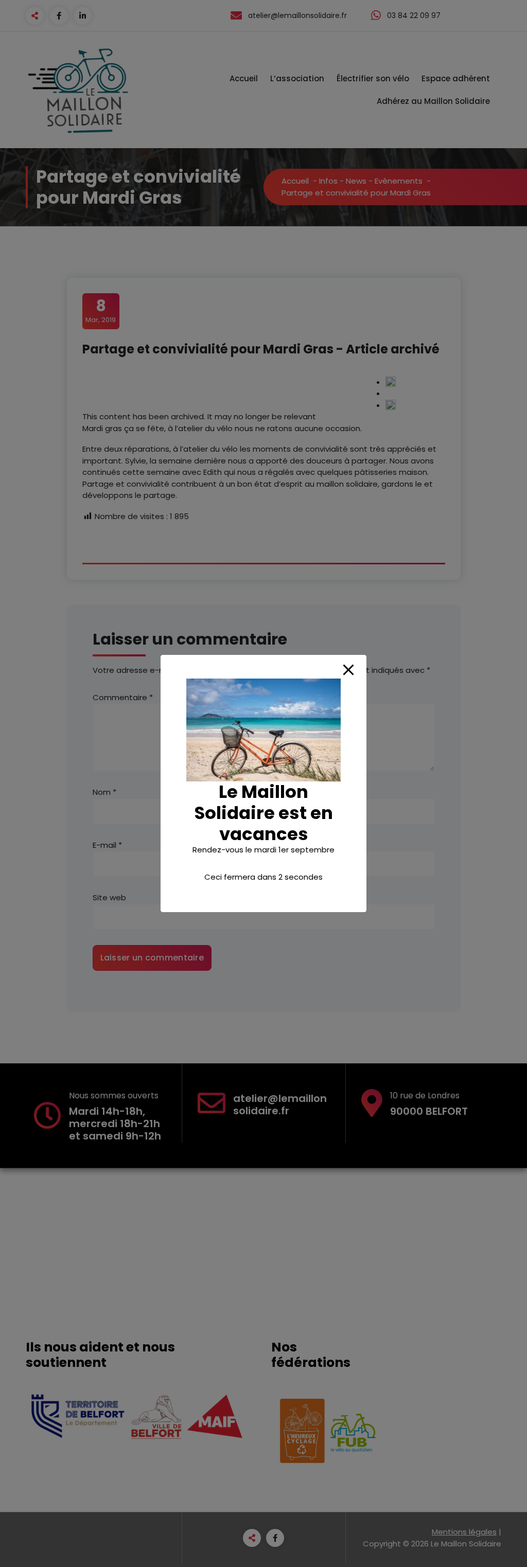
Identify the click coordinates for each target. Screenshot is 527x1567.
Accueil (244, 78)
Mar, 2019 (100, 311)
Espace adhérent (455, 78)
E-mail (107, 845)
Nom (104, 792)
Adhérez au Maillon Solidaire (433, 101)
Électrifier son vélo (373, 78)
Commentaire (123, 697)
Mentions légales (464, 1531)
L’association (297, 78)
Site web (109, 897)
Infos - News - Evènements (371, 180)
